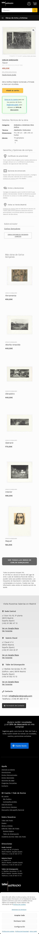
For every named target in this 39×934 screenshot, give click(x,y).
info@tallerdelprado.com (20, 696)
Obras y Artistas (7, 826)
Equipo (4, 823)
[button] (33, 30)
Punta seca (26, 130)
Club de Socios (7, 804)
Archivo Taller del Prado (29, 56)
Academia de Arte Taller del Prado (14, 836)
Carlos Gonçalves (10, 60)
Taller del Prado (7, 820)
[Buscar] (34, 10)
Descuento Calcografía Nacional (13, 810)
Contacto (5, 786)
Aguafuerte (18, 130)
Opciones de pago (8, 780)
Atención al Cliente (8, 770)
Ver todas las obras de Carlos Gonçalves (19, 561)
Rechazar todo (19, 921)
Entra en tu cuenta (11, 99)
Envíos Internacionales (9, 775)
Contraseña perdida (10, 802)
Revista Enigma (8, 831)
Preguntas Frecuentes (9, 783)
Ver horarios (7, 631)
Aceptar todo (19, 915)
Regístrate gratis (12, 105)
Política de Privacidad (22, 931)
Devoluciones (6, 772)
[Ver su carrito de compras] (34, 3)
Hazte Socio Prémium (9, 807)
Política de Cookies (19, 904)
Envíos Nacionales (8, 778)
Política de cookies (8, 931)
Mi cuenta (5, 796)
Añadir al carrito (12, 90)
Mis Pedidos (7, 799)
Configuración (19, 927)
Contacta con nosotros (9, 178)
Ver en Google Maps (10, 628)
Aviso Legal (33, 931)
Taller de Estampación (11, 834)
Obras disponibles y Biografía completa (18, 235)
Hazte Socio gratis (9, 75)
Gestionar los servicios (19, 909)
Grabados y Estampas (22, 125)
